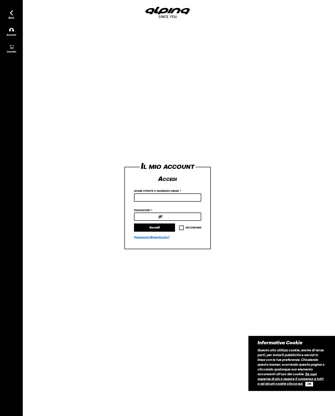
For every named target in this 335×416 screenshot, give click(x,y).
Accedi (154, 227)
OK (309, 384)
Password (150, 210)
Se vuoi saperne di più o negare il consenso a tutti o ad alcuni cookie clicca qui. (291, 379)
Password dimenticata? (152, 237)
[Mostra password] (178, 216)
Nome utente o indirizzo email (164, 191)
